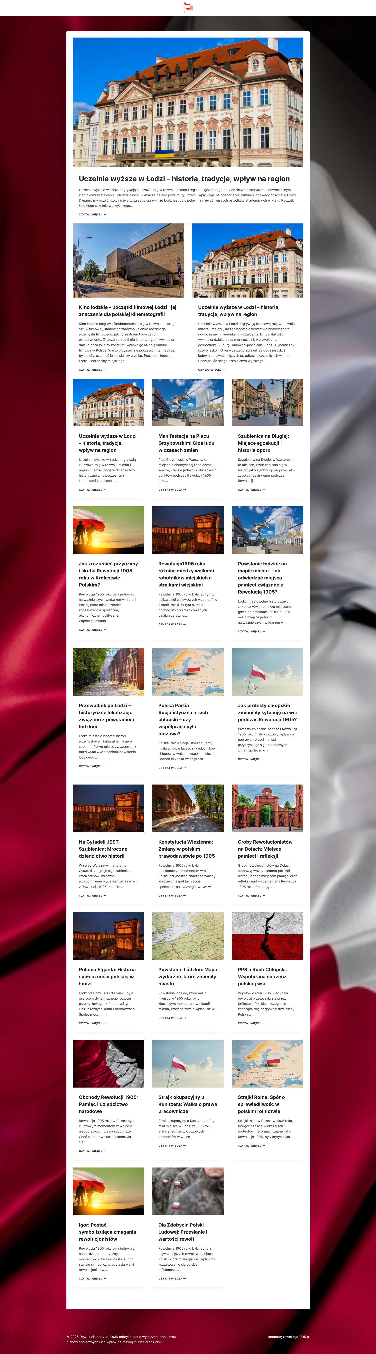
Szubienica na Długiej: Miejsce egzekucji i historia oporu (263, 443)
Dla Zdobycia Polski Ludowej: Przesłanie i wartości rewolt (182, 1232)
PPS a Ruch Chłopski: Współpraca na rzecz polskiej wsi (262, 976)
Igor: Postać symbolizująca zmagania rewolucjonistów (107, 1232)
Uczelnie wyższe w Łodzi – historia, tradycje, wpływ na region (184, 178)
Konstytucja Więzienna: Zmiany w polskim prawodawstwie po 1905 (186, 849)
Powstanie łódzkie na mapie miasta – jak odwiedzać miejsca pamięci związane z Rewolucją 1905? (262, 578)
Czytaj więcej (92, 214)
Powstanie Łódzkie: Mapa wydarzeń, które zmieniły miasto (187, 976)
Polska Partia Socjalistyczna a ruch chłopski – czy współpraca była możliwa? (183, 719)
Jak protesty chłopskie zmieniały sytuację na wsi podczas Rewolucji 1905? (267, 712)
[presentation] (188, 102)
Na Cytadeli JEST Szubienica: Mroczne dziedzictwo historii (103, 849)
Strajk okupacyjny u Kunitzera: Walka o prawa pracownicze (187, 1104)
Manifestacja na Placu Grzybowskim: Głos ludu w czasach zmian (186, 443)
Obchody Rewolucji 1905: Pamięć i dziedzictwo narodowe (108, 1104)
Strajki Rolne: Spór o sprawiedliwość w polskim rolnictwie (261, 1104)
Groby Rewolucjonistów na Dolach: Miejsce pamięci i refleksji (265, 849)
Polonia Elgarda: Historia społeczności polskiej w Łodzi (107, 976)
